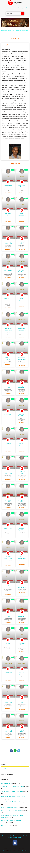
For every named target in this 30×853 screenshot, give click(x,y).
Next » (21, 742)
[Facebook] (11, 750)
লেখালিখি (26, 8)
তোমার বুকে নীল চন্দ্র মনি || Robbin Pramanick (11, 810)
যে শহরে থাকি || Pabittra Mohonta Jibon (10, 807)
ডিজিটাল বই (20, 8)
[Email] (18, 750)
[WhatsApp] (15, 750)
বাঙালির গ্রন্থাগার (12, 8)
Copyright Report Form (22, 850)
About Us (5, 848)
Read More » (8, 221)
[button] (12, 8)
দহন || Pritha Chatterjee (6, 783)
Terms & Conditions (22, 848)
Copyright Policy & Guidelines (9, 850)
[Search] (22, 13)
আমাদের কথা (4, 8)
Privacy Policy (13, 848)
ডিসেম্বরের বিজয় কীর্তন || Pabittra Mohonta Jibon (12, 786)
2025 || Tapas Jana (5, 825)
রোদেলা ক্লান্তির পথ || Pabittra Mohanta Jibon (11, 802)
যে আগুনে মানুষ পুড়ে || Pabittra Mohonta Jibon (12, 791)
